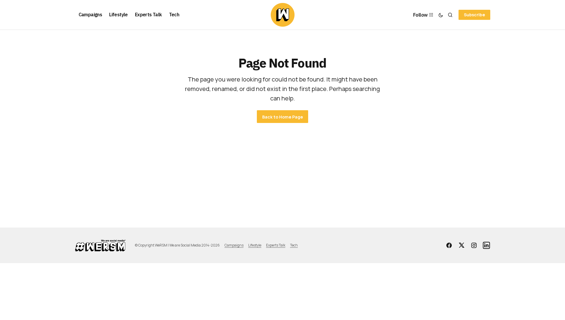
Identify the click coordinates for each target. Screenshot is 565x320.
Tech (294, 245)
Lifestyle (254, 245)
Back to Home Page (282, 117)
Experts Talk (275, 245)
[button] (440, 15)
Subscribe (474, 14)
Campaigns (234, 245)
